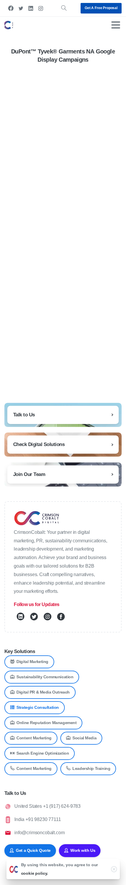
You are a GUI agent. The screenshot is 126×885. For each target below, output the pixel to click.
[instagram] (41, 8)
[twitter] (21, 8)
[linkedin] (31, 8)
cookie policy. (34, 873)
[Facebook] (11, 8)
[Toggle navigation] (116, 25)
